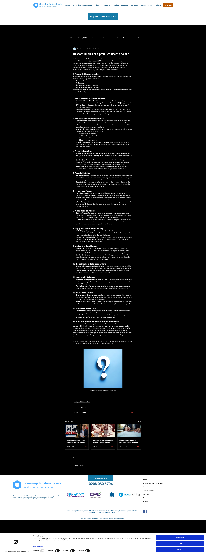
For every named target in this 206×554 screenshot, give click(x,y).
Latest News (147, 498)
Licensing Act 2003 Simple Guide (86, 37)
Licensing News (115, 37)
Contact (146, 494)
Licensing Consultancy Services (153, 483)
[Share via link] (86, 407)
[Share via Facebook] (74, 407)
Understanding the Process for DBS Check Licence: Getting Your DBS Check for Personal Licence (128, 441)
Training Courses (148, 491)
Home (145, 480)
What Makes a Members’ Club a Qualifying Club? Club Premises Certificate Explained (76, 441)
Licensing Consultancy (103, 37)
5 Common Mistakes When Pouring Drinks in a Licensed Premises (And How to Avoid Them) (103, 441)
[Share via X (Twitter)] (78, 407)
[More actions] (132, 49)
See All (139, 421)
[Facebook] (145, 511)
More (124, 37)
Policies (145, 501)
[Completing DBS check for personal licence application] (129, 430)
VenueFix (146, 487)
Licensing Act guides (70, 37)
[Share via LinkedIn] (82, 407)
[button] (139, 37)
